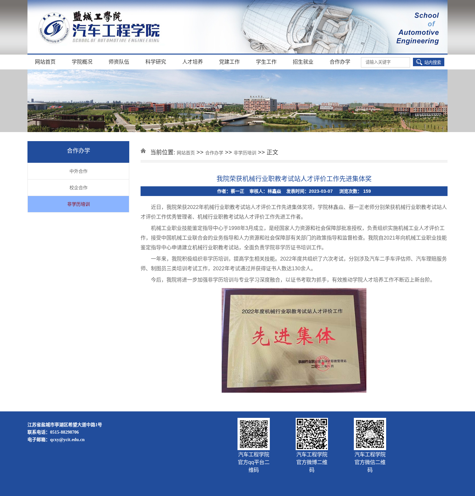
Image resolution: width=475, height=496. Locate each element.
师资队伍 (119, 62)
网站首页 (45, 62)
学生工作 (266, 62)
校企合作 (78, 187)
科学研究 (155, 62)
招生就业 (303, 62)
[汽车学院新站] (237, 28)
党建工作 (229, 62)
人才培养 (192, 62)
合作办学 (340, 62)
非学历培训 (78, 204)
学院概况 (82, 62)
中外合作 (78, 171)
